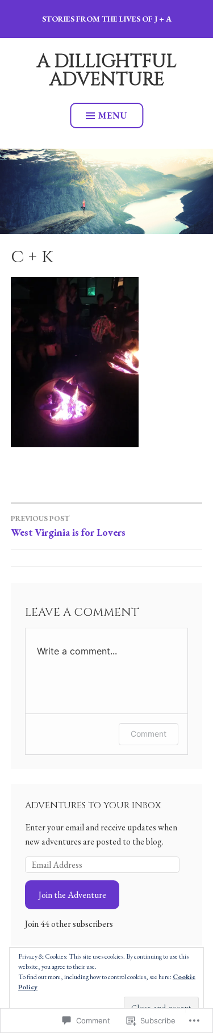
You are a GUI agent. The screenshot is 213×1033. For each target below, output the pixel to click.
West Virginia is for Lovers (68, 526)
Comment (148, 733)
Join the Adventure (72, 895)
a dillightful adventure (107, 70)
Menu (113, 115)
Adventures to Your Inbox (93, 805)
